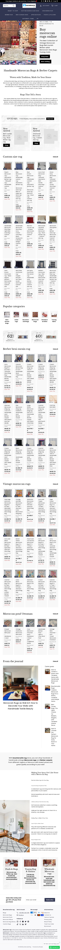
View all (55, 157)
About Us (47, 912)
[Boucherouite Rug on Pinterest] (28, 921)
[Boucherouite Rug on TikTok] (17, 924)
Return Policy (48, 921)
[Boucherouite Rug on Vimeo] (25, 924)
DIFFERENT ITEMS (28, 18)
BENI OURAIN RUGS (22, 14)
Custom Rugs (7, 924)
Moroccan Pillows (8, 919)
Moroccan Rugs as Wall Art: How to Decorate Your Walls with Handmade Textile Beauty (20, 706)
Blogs (4, 912)
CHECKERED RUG (47, 11)
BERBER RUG (9, 14)
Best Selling (45, 61)
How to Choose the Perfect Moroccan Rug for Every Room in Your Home (54, 737)
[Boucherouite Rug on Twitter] (25, 921)
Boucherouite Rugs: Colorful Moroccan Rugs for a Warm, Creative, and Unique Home (55, 693)
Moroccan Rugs (7, 915)
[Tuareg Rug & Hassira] (30, 863)
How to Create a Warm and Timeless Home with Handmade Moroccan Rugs (55, 676)
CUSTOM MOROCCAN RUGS (30, 11)
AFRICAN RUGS (36, 14)
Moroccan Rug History (9, 921)
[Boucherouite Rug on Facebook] (20, 921)
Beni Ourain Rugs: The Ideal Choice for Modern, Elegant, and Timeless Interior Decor (54, 715)
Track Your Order (49, 924)
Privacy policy (48, 919)
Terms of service (49, 917)
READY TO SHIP (13, 11)
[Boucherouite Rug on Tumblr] (20, 924)
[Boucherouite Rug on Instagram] (17, 921)
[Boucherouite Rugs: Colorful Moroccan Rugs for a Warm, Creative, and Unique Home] (47, 688)
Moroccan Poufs (7, 917)
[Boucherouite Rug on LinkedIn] (23, 924)
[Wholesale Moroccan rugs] (49, 863)
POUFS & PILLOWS (50, 14)
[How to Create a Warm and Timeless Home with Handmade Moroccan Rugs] (47, 671)
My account (47, 926)
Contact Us (47, 915)
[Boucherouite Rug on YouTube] (23, 921)
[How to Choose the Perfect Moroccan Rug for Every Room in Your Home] (47, 730)
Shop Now (44, 56)
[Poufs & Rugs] (11, 863)
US (38, 18)
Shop (6, 145)
